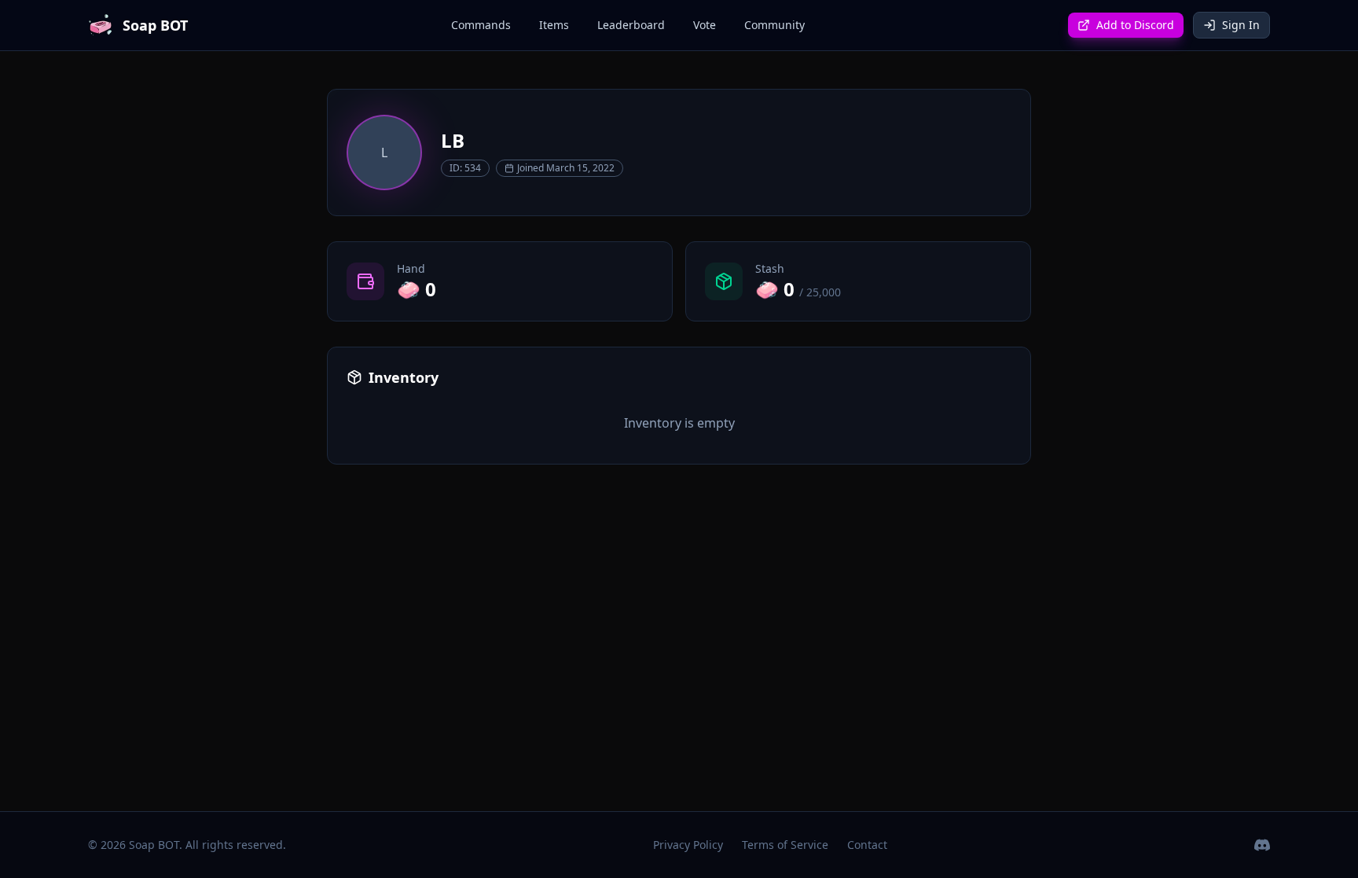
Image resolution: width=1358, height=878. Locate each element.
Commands (481, 24)
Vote (704, 24)
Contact (867, 844)
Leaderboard (631, 24)
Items (554, 24)
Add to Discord (1135, 24)
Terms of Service (785, 844)
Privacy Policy (688, 844)
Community (774, 24)
